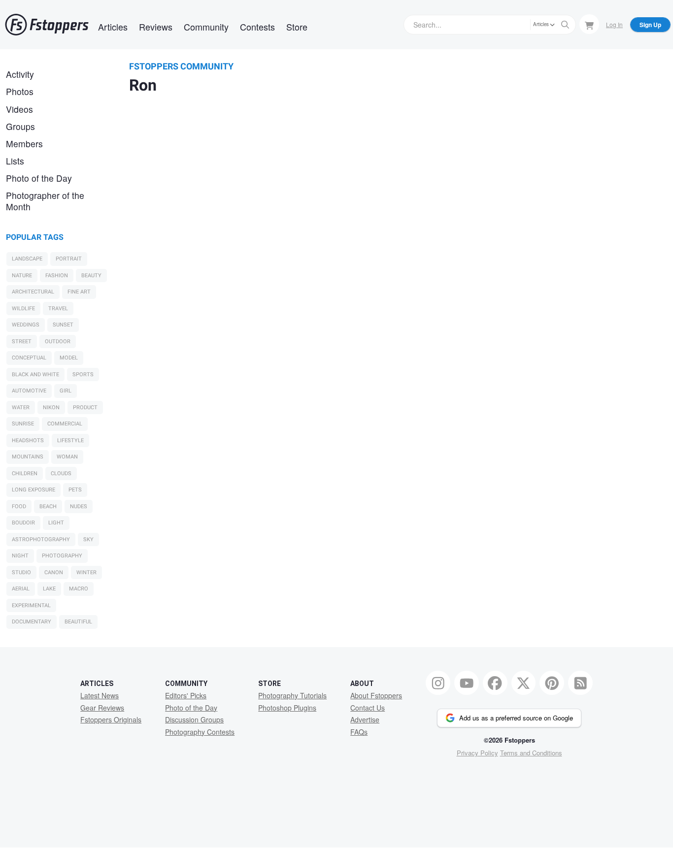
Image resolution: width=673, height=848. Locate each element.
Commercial (64, 424)
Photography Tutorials (292, 695)
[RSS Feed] (580, 683)
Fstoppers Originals (110, 719)
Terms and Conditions (531, 752)
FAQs (359, 732)
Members (24, 143)
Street (22, 341)
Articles (113, 26)
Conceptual (29, 358)
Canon (53, 572)
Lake (49, 589)
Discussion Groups (194, 719)
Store (296, 26)
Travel (58, 308)
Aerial (21, 589)
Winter (86, 572)
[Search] (565, 25)
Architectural (33, 292)
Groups (20, 126)
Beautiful (78, 622)
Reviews (155, 26)
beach (48, 506)
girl (65, 391)
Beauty (91, 275)
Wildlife (23, 308)
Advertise (364, 719)
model (69, 358)
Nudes (78, 506)
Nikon (51, 407)
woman (67, 457)
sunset (63, 325)
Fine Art (79, 292)
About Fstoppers (376, 695)
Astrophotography (41, 539)
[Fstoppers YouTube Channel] (466, 683)
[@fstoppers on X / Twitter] (523, 683)
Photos (20, 91)
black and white (35, 374)
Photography (62, 556)
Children (24, 473)
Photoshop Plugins (287, 708)
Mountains (27, 457)
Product (85, 407)
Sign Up (650, 24)
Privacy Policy (477, 752)
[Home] (47, 24)
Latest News (99, 695)
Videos (19, 109)
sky (88, 539)
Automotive (29, 391)
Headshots (28, 440)
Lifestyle (70, 440)
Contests (257, 26)
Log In (614, 24)
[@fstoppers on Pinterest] (551, 683)
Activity (20, 74)
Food (19, 506)
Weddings (25, 325)
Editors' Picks (185, 695)
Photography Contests (200, 732)
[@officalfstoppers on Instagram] (438, 683)
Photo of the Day (39, 178)
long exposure (33, 490)
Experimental (31, 605)
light (56, 523)
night (20, 556)
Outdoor (57, 341)
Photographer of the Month (45, 201)
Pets (75, 490)
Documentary (31, 622)
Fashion (56, 275)
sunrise (23, 424)
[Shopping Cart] (589, 24)
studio (21, 572)
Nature (22, 275)
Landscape (27, 259)
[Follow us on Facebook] (495, 683)
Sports (83, 374)
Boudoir (23, 523)
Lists (15, 161)
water (21, 407)
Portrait (69, 259)
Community (206, 26)
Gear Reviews (102, 708)
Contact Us (367, 708)
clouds (61, 473)
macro (78, 589)
